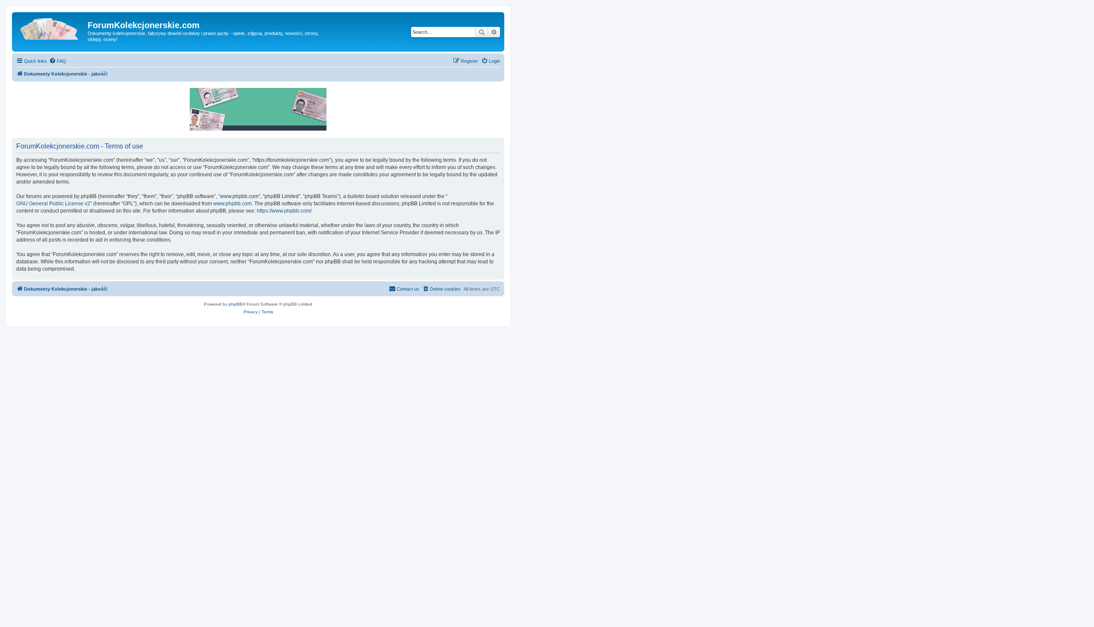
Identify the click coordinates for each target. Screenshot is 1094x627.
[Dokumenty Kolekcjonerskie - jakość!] (51, 27)
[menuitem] (57, 61)
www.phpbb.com (232, 204)
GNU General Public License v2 (53, 204)
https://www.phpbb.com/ (284, 211)
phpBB (235, 304)
